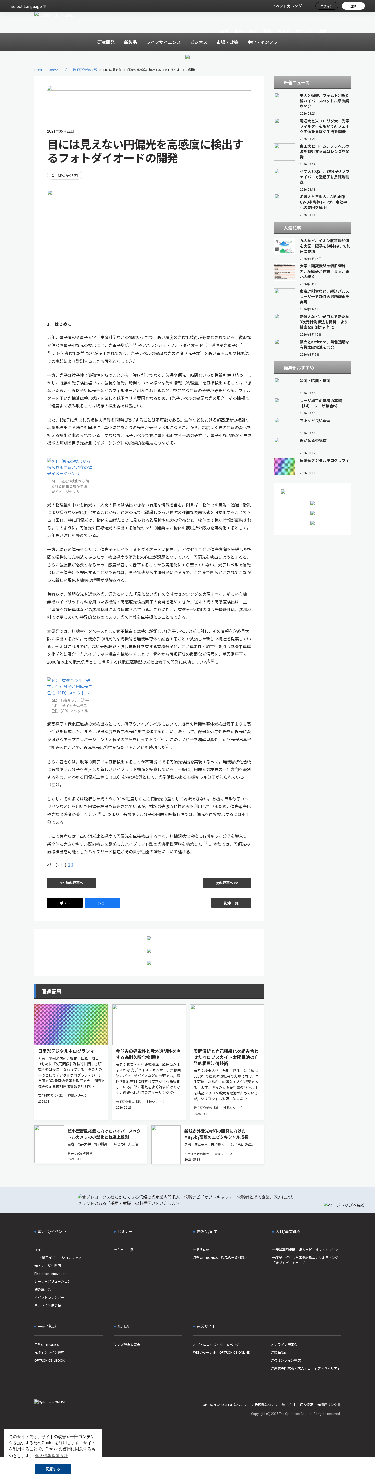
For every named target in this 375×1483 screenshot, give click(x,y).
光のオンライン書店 (49, 1352)
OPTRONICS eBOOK (49, 1360)
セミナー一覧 (124, 1249)
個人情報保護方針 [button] (51, 1456)
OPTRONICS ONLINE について (225, 1404)
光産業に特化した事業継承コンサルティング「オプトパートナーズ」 (305, 1260)
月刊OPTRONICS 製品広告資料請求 (220, 1257)
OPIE (38, 1249)
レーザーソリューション (52, 1281)
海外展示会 (42, 1289)
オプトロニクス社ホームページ (216, 1344)
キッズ (284, 31)
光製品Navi (201, 1249)
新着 (224, 31)
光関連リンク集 (329, 1404)
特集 (267, 31)
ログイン (327, 6)
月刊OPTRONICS (46, 1344)
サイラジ (304, 31)
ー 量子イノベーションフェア (58, 1257)
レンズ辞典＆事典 (127, 1344)
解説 (253, 31)
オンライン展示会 (47, 1305)
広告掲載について (264, 1404)
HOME (38, 69)
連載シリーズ (58, 69)
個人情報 (306, 1404)
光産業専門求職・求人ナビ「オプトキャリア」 (306, 1249)
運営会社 (288, 1404)
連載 (322, 31)
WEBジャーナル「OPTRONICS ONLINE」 (223, 1352)
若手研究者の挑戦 (85, 69)
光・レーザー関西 (47, 1265)
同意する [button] (53, 1469)
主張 (239, 31)
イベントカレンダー (289, 5)
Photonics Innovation (50, 1273)
